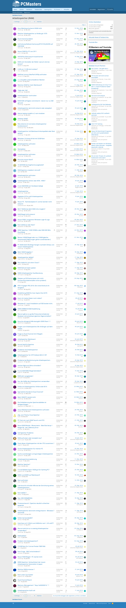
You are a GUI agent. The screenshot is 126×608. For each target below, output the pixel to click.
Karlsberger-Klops (22, 127)
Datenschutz (92, 603)
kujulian (81, 455)
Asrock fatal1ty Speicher (26, 344)
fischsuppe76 (21, 489)
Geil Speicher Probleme (25, 433)
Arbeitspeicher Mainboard (26, 339)
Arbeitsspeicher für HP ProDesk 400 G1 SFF (32, 355)
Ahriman (20, 76)
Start (109, 603)
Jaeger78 (20, 372)
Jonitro (19, 53)
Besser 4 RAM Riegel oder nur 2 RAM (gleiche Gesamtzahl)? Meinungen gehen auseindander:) (34, 238)
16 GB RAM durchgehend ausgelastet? (31, 165)
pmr (19, 356)
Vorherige (17, 21)
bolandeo (80, 29)
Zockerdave (20, 40)
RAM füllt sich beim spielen (27, 268)
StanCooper (20, 47)
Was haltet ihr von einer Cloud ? (28, 263)
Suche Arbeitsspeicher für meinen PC (30, 449)
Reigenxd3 (20, 150)
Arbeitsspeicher (23, 191)
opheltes (81, 434)
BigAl (81, 35)
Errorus (19, 120)
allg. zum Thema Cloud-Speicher (29, 415)
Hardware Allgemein (96, 73)
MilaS (19, 482)
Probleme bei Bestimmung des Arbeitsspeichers (34, 360)
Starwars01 (20, 362)
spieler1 (20, 264)
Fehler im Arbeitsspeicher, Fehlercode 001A (32, 387)
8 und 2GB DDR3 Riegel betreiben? (29, 371)
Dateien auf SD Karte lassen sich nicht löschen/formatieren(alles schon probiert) (32, 279)
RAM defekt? (22, 536)
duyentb (20, 65)
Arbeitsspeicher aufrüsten (26, 144)
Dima (19, 71)
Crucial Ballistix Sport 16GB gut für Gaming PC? (33, 470)
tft (18, 282)
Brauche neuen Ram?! (25, 160)
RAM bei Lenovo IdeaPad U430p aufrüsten (32, 74)
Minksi (19, 466)
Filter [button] (83, 25)
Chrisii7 (19, 145)
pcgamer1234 (21, 471)
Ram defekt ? (22, 493)
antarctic (81, 166)
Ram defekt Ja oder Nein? (26, 225)
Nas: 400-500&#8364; (25, 498)
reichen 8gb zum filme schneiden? (29, 365)
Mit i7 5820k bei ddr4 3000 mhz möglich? (31, 209)
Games (22, 9)
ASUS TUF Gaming (96, 124)
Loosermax (20, 269)
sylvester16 (20, 455)
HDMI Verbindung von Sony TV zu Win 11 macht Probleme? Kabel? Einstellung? (101, 86)
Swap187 (20, 445)
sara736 (81, 471)
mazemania (20, 241)
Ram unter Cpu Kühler (25, 575)
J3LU (19, 310)
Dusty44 (20, 109)
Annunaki (20, 461)
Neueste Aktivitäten (17, 12)
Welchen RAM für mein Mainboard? (30, 85)
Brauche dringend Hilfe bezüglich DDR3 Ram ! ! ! (34, 321)
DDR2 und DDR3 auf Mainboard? (29, 475)
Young (19, 571)
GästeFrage (20, 30)
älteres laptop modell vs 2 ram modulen (31, 113)
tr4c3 (19, 537)
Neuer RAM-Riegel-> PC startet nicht (30, 557)
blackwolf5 (20, 377)
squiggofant (80, 537)
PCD (19, 592)
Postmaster (20, 289)
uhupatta (81, 310)
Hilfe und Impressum (101, 603)
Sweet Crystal (21, 439)
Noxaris (19, 494)
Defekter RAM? (23, 119)
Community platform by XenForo (67, 606)
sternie (81, 198)
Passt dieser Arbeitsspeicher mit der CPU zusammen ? (36, 443)
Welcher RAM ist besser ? (26, 569)
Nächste (39, 21)
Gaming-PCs (48, 9)
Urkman (81, 58)
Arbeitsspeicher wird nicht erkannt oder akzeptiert (35, 108)
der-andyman (79, 558)
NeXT (81, 161)
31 (34, 21)
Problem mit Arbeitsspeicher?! (28, 541)
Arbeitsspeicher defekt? (26, 257)
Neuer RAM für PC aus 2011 (27, 51)
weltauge (20, 182)
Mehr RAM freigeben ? (25, 252)
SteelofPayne (21, 253)
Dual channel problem (25, 39)
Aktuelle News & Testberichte (99, 37)
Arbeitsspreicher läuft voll (26, 590)
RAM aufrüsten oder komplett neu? (30, 438)
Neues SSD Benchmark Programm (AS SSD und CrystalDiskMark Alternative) (101, 133)
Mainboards (94, 128)
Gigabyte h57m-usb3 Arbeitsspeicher (30, 196)
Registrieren (27, 12)
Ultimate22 (20, 525)
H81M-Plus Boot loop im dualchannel (30, 57)
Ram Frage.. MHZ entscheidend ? (29, 551)
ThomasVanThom (78, 63)
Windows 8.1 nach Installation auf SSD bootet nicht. (35, 303)
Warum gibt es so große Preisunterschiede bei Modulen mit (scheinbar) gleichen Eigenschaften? (34, 315)
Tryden (19, 335)
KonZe (81, 328)
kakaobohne (20, 226)
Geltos (19, 97)
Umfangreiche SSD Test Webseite (101, 104)
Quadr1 (81, 91)
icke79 (19, 351)
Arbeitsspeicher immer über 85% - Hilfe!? (31, 181)
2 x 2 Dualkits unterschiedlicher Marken (31, 80)
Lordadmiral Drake (78, 382)
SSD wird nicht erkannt (98, 95)
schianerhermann (22, 205)
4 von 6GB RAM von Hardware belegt (30, 186)
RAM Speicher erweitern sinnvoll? (29, 170)
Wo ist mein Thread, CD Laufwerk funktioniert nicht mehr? (101, 157)
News (15, 9)
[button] (61, 9)
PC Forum (57, 9)
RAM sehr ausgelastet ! (25, 376)
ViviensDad (20, 58)
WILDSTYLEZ (21, 323)
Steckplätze (21, 149)
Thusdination (80, 253)
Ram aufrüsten (23, 480)
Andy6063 (20, 330)
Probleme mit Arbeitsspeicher (28, 350)
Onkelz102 (20, 499)
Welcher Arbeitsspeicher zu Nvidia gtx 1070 (32, 33)
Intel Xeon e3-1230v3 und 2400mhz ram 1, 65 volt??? (36, 523)
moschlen (20, 429)
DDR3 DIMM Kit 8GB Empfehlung (29, 309)
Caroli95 (20, 587)
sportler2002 (21, 422)
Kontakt (85, 603)
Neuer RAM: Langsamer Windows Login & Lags (34, 220)
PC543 (19, 476)
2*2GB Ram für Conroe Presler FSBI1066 (31, 546)
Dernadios (80, 299)
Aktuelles (66, 9)
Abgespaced (21, 406)
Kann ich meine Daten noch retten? (30, 298)
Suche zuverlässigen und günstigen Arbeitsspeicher (35, 454)
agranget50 (20, 346)
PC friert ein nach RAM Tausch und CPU (31, 420)
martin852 (20, 553)
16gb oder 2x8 (22, 90)
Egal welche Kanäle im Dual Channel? (30, 392)
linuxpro (81, 388)
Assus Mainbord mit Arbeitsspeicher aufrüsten (33, 410)
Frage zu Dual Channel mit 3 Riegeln (30, 334)
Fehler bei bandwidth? (25, 518)
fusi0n (19, 416)
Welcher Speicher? (24, 464)
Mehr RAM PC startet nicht (27, 397)
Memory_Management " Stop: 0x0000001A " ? (33, 585)
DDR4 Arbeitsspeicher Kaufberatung (30, 273)
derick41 (20, 166)
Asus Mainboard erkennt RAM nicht (30, 28)
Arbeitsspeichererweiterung (27, 459)
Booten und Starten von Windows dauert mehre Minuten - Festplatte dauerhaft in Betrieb (101, 145)
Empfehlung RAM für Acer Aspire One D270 (32, 293)
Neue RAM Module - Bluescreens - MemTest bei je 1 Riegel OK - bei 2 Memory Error (35, 426)
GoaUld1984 (21, 388)
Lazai (19, 161)
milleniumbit (80, 264)
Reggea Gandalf (79, 187)
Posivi (81, 132)
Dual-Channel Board (25, 580)
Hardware (29, 9)
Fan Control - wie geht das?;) (99, 68)
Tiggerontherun (21, 259)
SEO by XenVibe (48, 606)
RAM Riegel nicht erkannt (26, 214)
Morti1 (81, 70)
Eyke (19, 172)
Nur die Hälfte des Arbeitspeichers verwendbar (34, 381)
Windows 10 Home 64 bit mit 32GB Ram (31, 138)
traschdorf (80, 294)
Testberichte (38, 9)
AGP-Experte (21, 274)
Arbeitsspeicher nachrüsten (27, 95)
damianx (20, 519)
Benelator (80, 171)
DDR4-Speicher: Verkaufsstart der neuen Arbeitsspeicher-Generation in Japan (31, 563)
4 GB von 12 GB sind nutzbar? (28, 69)
